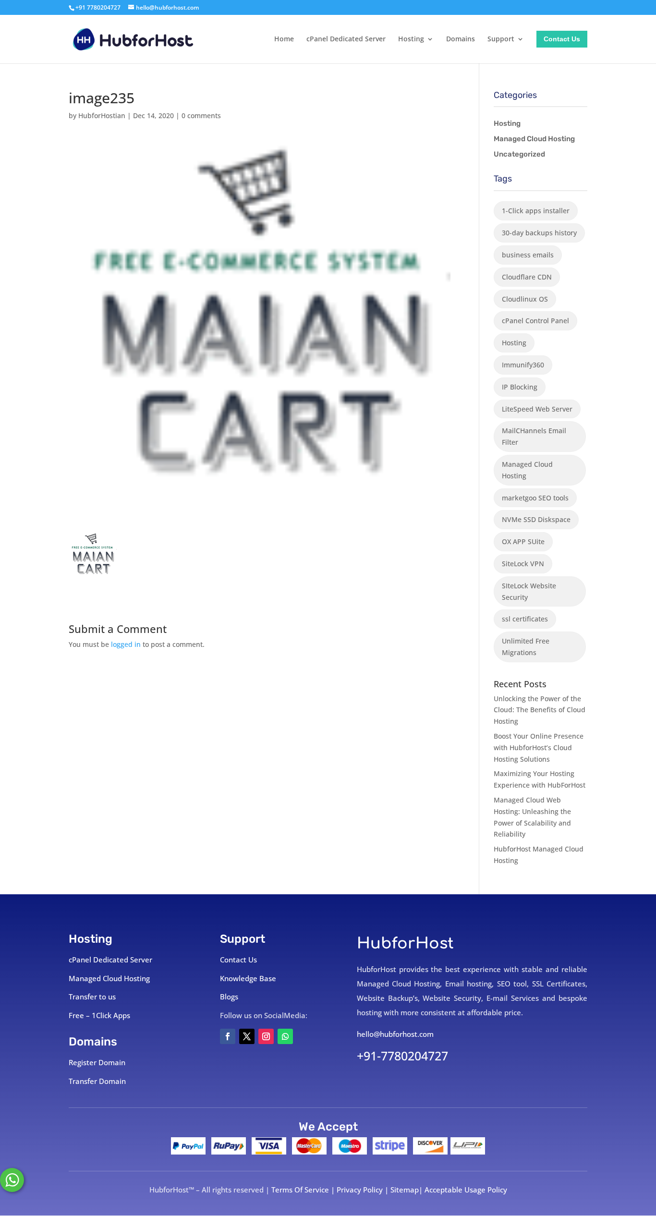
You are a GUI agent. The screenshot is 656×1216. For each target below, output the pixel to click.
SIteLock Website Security (529, 591)
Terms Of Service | (304, 1189)
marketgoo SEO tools (535, 497)
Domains (460, 39)
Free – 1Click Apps (99, 1015)
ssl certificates (525, 618)
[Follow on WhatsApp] (285, 1036)
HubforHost (405, 943)
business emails (528, 254)
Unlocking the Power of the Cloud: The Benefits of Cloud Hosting (539, 710)
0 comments (201, 115)
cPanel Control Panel (535, 320)
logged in (126, 644)
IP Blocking (519, 386)
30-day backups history (539, 232)
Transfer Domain (97, 1081)
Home (284, 39)
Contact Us (562, 39)
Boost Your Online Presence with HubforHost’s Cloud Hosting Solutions (538, 747)
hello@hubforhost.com (395, 1034)
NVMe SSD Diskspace (536, 519)
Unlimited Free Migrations (525, 646)
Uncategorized (519, 154)
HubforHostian (101, 115)
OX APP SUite (523, 541)
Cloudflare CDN (527, 276)
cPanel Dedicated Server (346, 39)
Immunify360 (523, 364)
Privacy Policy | (363, 1189)
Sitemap (404, 1189)
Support (500, 39)
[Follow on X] (247, 1036)
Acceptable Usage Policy (466, 1189)
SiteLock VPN (523, 563)
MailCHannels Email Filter (534, 436)
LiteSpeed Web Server (537, 408)
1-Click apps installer (536, 210)
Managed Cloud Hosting (534, 138)
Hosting (411, 39)
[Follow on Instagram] (266, 1036)
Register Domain (97, 1062)
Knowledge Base (248, 978)
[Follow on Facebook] (227, 1036)
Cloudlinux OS (525, 299)
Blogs (229, 996)
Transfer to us (92, 996)
